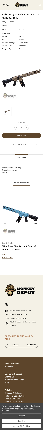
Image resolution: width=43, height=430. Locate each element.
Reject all (22, 421)
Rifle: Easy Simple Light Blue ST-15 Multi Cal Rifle (19, 248)
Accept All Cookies (21, 426)
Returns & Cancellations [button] (15, 396)
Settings (21, 415)
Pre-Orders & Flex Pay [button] (14, 402)
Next (35, 223)
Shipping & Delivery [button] (13, 393)
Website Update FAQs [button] (14, 380)
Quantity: (21, 123)
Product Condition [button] (12, 399)
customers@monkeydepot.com (20, 310)
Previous (4, 223)
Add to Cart (7, 257)
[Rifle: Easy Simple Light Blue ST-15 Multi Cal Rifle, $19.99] (20, 216)
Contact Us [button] (9, 377)
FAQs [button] (7, 383)
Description (21, 157)
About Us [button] (9, 366)
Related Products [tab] (21, 183)
